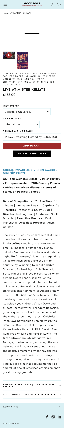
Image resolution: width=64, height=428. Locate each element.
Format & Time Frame (18, 131)
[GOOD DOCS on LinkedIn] (59, 417)
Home (5, 13)
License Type (12, 118)
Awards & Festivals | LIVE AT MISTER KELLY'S (29, 385)
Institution (11, 106)
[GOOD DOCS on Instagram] (53, 417)
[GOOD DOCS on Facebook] (47, 417)
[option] (32, 33)
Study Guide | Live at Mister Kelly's (29, 394)
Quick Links (10, 406)
